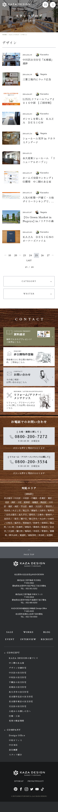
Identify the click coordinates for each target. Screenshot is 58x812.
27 (48, 255)
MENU (53, 5)
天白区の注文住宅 (17, 706)
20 (15, 255)
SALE (9, 632)
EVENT (9, 639)
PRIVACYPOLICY (36, 781)
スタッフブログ (14, 34)
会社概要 (13, 750)
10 (9, 255)
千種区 (34, 498)
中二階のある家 (16, 663)
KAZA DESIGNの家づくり (23, 658)
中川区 (17, 498)
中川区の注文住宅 (17, 673)
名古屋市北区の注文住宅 (21, 697)
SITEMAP (18, 781)
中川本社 (13, 745)
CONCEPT (13, 652)
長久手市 (23, 515)
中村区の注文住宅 (17, 677)
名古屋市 (8, 498)
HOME (4, 34)
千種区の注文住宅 (17, 682)
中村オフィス (15, 740)
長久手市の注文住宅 (19, 692)
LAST (29, 260)
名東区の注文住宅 (17, 687)
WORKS (28, 632)
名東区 (42, 498)
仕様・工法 (14, 716)
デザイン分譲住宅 (17, 668)
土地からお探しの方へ (20, 711)
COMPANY (14, 729)
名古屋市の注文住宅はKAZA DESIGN (29, 574)
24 (30, 255)
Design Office (17, 735)
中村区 (26, 498)
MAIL (45, 5)
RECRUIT (47, 639)
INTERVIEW (28, 639)
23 (24, 255)
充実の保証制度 (16, 721)
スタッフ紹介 (15, 755)
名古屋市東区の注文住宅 (21, 702)
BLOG (46, 632)
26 (42, 255)
